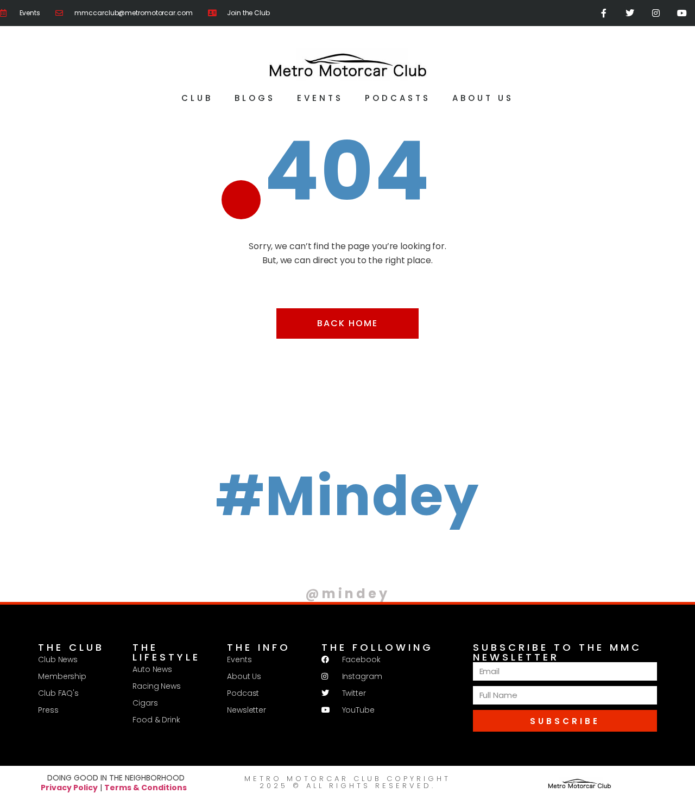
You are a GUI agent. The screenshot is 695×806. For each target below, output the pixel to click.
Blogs (255, 98)
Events (320, 98)
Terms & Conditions (145, 787)
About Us (483, 98)
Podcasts (398, 98)
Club (197, 98)
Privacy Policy (69, 787)
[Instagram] (656, 13)
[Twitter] (630, 13)
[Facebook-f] (604, 13)
